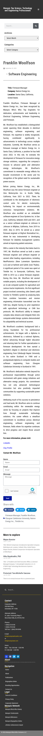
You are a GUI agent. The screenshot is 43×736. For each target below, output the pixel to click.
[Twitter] (14, 656)
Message (6, 474)
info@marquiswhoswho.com (13, 636)
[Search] (36, 26)
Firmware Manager (12, 515)
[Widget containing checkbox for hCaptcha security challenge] (20, 491)
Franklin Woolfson (28, 515)
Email (5, 467)
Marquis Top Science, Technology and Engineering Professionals (17, 9)
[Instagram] (6, 656)
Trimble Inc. (19, 521)
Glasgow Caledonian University (17, 518)
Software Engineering (22, 74)
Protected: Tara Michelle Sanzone (16, 573)
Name (5, 459)
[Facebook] (10, 656)
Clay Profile (7, 448)
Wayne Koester (9, 539)
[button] (38, 9)
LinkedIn (6, 443)
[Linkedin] (18, 656)
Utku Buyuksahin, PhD (12, 556)
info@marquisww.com (11, 641)
